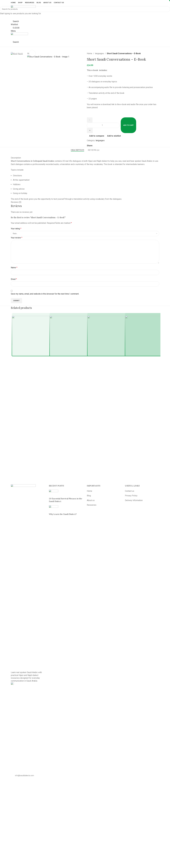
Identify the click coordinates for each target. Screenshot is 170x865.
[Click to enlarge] (32, 53)
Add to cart (128, 125)
